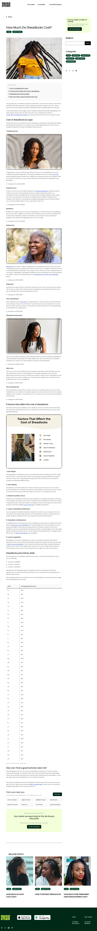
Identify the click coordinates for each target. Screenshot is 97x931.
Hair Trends (71, 61)
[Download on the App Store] (24, 917)
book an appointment (36, 784)
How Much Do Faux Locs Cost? (15, 895)
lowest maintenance (42, 191)
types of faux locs (28, 505)
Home (74, 917)
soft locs (23, 302)
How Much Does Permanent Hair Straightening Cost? (76, 895)
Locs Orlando (39, 804)
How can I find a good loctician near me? (23, 97)
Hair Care (76, 55)
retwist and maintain (21, 533)
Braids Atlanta (53, 800)
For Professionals (55, 4)
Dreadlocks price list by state (19, 94)
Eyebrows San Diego (55, 804)
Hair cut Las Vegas (12, 800)
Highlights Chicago (40, 800)
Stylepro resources (75, 922)
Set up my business (34, 826)
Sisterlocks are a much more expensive (46, 274)
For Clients (31, 4)
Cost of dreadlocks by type (19, 88)
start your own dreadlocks (15, 544)
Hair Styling (17, 32)
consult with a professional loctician (17, 115)
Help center (88, 917)
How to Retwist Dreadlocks (48, 894)
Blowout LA (24, 804)
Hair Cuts (70, 58)
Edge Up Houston (26, 800)
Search (69, 38)
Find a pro (57, 794)
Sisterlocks (9, 266)
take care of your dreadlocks (20, 525)
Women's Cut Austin (13, 804)
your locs (56, 174)
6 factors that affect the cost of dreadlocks (25, 91)
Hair (9, 32)
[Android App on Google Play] (42, 917)
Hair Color (85, 55)
